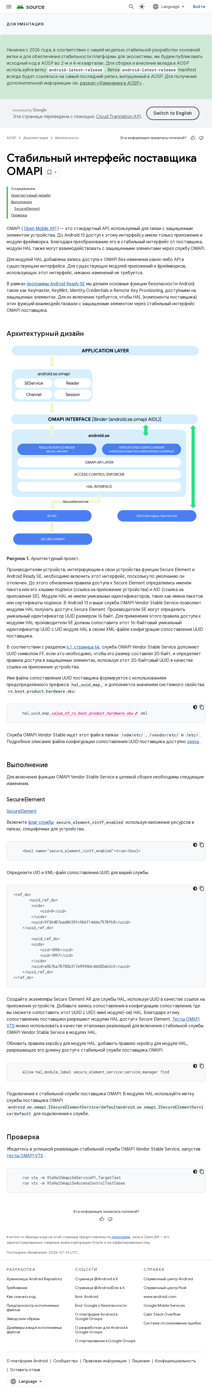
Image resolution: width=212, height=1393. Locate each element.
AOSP (11, 137)
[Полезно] (193, 138)
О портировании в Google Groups (105, 1340)
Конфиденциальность (175, 1361)
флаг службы (41, 822)
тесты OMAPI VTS (25, 1156)
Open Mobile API (40, 228)
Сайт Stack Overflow (162, 1314)
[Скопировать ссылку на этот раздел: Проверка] (44, 1137)
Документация (25, 24)
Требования (17, 1287)
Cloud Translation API (118, 116)
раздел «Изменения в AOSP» (111, 83)
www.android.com (160, 1296)
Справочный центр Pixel (165, 1287)
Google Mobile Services (164, 1305)
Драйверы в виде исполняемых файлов (34, 1329)
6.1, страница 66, (84, 647)
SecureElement (22, 811)
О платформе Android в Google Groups (96, 1316)
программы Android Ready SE (55, 284)
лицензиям (121, 1237)
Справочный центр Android (168, 1278)
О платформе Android (27, 1361)
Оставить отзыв (25, 1370)
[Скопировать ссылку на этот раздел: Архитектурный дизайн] (91, 334)
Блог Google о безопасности (101, 1305)
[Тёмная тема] (195, 707)
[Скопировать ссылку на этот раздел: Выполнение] (53, 765)
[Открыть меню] (8, 6)
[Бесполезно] (201, 138)
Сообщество (65, 1361)
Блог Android (86, 1296)
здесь (193, 741)
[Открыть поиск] (131, 6)
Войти (199, 6)
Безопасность (66, 137)
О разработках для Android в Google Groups (101, 1329)
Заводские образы (23, 1318)
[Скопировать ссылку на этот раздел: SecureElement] (50, 800)
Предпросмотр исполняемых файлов (33, 1307)
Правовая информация (104, 1361)
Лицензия (141, 1361)
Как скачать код (21, 1296)
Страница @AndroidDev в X (100, 1287)
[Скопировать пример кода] (201, 707)
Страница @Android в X (96, 1278)
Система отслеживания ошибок (172, 1323)
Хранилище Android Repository (34, 1278)
